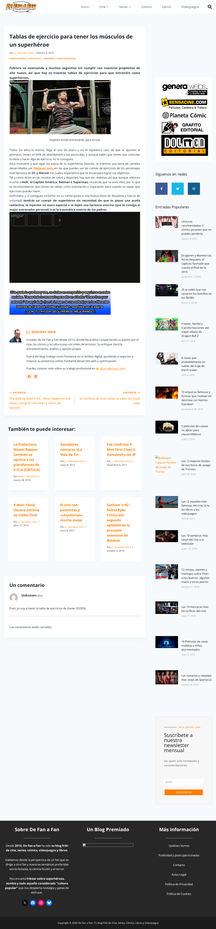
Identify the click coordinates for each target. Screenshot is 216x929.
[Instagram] (194, 189)
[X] (25, 903)
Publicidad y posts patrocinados (178, 855)
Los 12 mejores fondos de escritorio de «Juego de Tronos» (196, 465)
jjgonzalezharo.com (113, 368)
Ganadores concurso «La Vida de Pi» (71, 449)
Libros (166, 7)
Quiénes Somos (179, 846)
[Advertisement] (183, 51)
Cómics (146, 7)
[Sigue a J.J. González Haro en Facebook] (29, 376)
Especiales (34, 58)
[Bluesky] (49, 903)
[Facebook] (33, 903)
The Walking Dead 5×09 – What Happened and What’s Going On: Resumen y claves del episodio (39, 400)
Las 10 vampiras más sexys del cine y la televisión (194, 540)
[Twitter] (178, 189)
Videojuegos (190, 7)
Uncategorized (66, 58)
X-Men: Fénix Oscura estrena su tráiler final (26, 510)
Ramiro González (27, 476)
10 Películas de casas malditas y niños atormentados (194, 645)
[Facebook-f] (161, 189)
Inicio (85, 7)
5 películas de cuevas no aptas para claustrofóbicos (194, 430)
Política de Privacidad (179, 884)
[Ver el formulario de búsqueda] (209, 7)
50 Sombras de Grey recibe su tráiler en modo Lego (109, 398)
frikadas (49, 58)
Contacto (179, 865)
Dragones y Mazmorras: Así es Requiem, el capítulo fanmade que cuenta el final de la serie (196, 264)
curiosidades (17, 58)
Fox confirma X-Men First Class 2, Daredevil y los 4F (121, 449)
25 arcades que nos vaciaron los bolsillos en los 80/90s (196, 294)
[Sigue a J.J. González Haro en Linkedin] (35, 376)
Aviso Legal (179, 874)
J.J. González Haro (23, 52)
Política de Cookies (179, 894)
